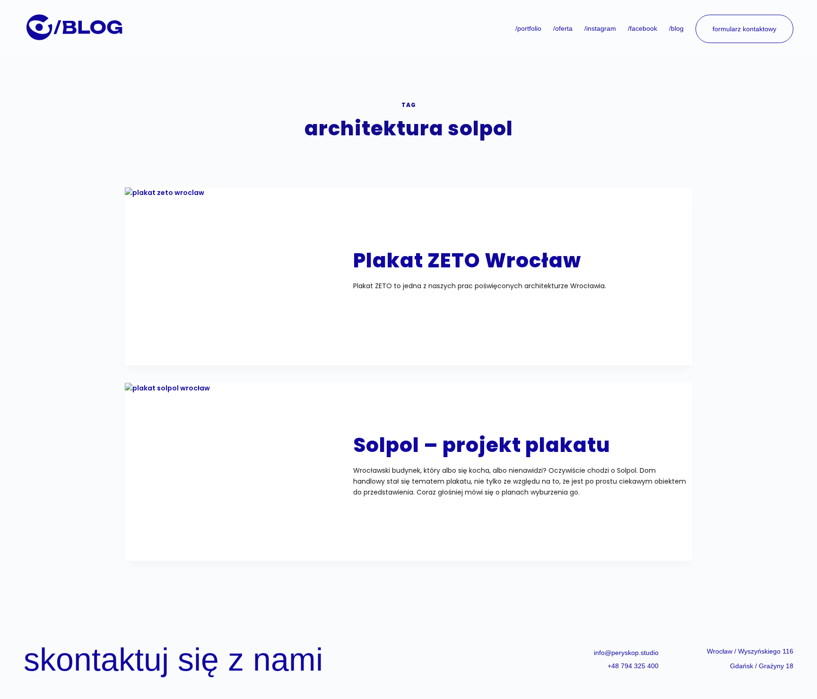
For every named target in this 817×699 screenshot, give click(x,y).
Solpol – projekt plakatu (481, 445)
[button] (750, 651)
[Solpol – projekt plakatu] (236, 466)
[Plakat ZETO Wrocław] (236, 270)
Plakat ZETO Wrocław (467, 260)
